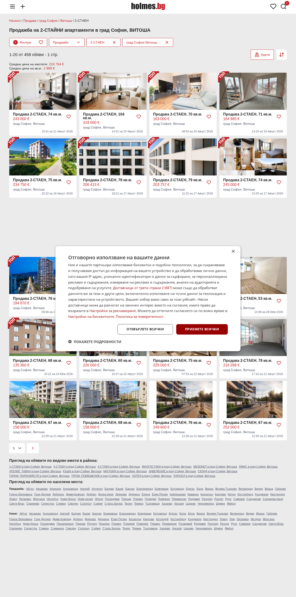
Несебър (53, 499)
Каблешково (178, 494)
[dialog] (148, 298)
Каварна (193, 494)
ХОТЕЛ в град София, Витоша (152, 476)
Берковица (110, 513)
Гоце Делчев (42, 494)
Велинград (246, 489)
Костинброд (245, 494)
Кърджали (261, 494)
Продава (30, 20)
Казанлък (206, 494)
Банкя (119, 489)
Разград (207, 499)
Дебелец (58, 494)
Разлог (218, 499)
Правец (155, 523)
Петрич (92, 523)
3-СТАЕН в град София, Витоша (74, 466)
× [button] (233, 251)
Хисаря (179, 503)
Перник (126, 499)
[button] (94, 341)
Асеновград (70, 489)
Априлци (55, 489)
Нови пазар (85, 499)
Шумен (220, 503)
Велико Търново (226, 489)
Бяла (200, 489)
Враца (269, 489)
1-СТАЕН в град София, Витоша (30, 466)
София (98, 503)
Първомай (185, 523)
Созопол (86, 503)
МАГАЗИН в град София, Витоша (125, 471)
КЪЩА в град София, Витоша (82, 471)
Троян (128, 503)
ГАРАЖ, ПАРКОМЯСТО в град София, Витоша (39, 476)
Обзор (99, 499)
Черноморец (205, 503)
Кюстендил (277, 494)
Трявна (138, 503)
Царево (191, 503)
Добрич (91, 494)
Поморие (164, 499)
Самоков (239, 499)
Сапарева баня (273, 499)
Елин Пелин (160, 494)
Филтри (23, 42)
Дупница (134, 494)
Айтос (30, 489)
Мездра (256, 519)
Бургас (190, 489)
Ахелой (85, 489)
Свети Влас (17, 503)
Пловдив (150, 499)
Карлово (220, 494)
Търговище (152, 503)
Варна (209, 489)
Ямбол (231, 503)
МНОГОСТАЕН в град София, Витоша (166, 466)
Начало (15, 20)
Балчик (109, 489)
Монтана (39, 499)
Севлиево (32, 503)
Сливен (61, 503)
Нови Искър (68, 499)
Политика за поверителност (139, 316)
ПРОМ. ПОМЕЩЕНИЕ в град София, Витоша (100, 476)
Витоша (66, 20)
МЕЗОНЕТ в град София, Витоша (215, 466)
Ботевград (177, 489)
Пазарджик (112, 499)
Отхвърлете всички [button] (145, 329)
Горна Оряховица (20, 494)
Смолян (73, 503)
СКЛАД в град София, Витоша (217, 471)
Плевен (138, 499)
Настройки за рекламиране (112, 310)
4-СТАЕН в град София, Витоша (119, 466)
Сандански (254, 499)
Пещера (104, 523)
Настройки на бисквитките (91, 316)
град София (48, 20)
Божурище (162, 489)
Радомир (194, 499)
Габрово (280, 489)
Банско (130, 489)
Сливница (57, 528)
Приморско (179, 499)
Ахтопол (97, 489)
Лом (232, 519)
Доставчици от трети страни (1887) (142, 287)
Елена (146, 494)
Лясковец (25, 499)
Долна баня (106, 494)
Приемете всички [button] (202, 329)
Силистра (47, 503)
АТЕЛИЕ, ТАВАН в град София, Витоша (35, 471)
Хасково (167, 503)
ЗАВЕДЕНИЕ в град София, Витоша (172, 471)
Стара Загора (114, 503)
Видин (259, 489)
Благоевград (144, 489)
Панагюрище (65, 523)
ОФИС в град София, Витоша (258, 466)
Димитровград (75, 494)
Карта (265, 54)
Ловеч (13, 499)
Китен (232, 494)
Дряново (121, 494)
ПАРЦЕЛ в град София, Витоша (194, 476)
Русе (228, 499)
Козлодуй (162, 519)
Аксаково (42, 489)
